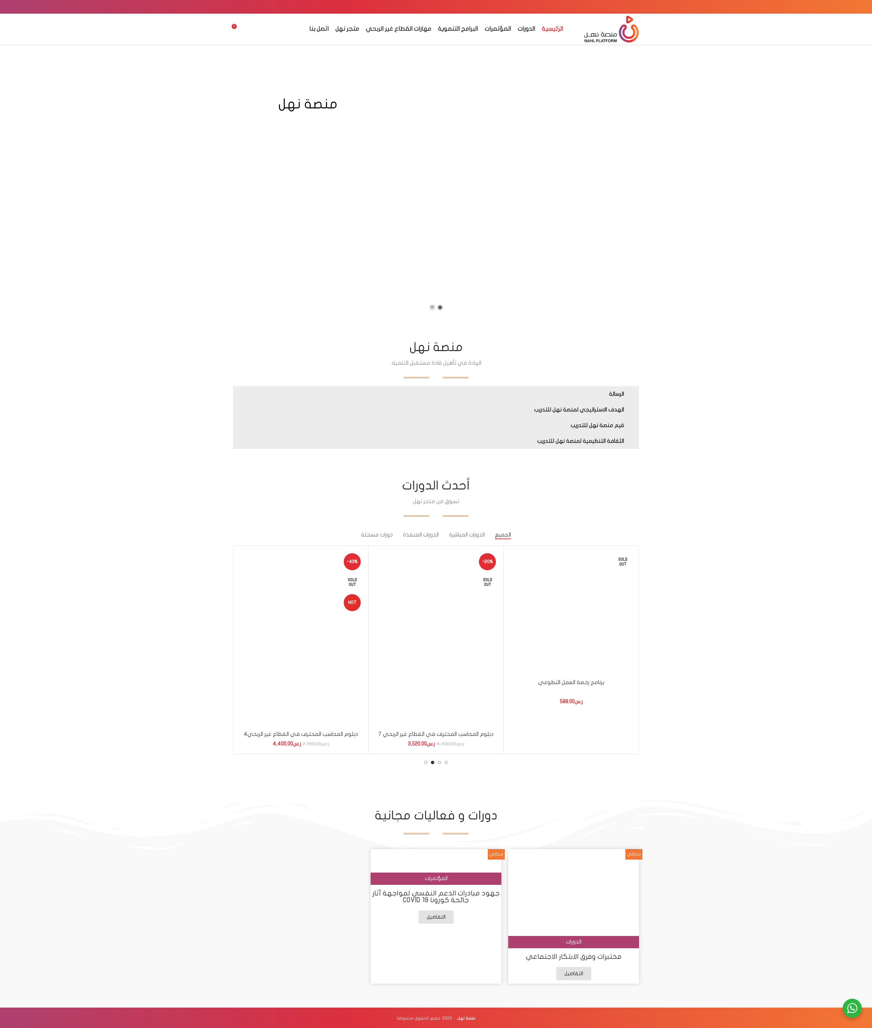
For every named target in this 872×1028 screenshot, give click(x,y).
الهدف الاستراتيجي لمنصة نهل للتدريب (579, 409)
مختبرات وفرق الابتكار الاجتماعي (574, 956)
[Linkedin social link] (608, 7)
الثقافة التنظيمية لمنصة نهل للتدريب (580, 441)
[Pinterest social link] (616, 7)
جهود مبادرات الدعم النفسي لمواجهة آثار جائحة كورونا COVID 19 (436, 897)
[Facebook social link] (634, 7)
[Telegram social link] (599, 7)
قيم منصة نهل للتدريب (597, 425)
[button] (436, 394)
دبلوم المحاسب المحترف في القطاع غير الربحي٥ (571, 736)
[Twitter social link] (625, 7)
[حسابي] (250, 29)
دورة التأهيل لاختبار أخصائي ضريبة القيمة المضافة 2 (436, 734)
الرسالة (616, 394)
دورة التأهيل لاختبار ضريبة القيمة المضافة (301, 734)
